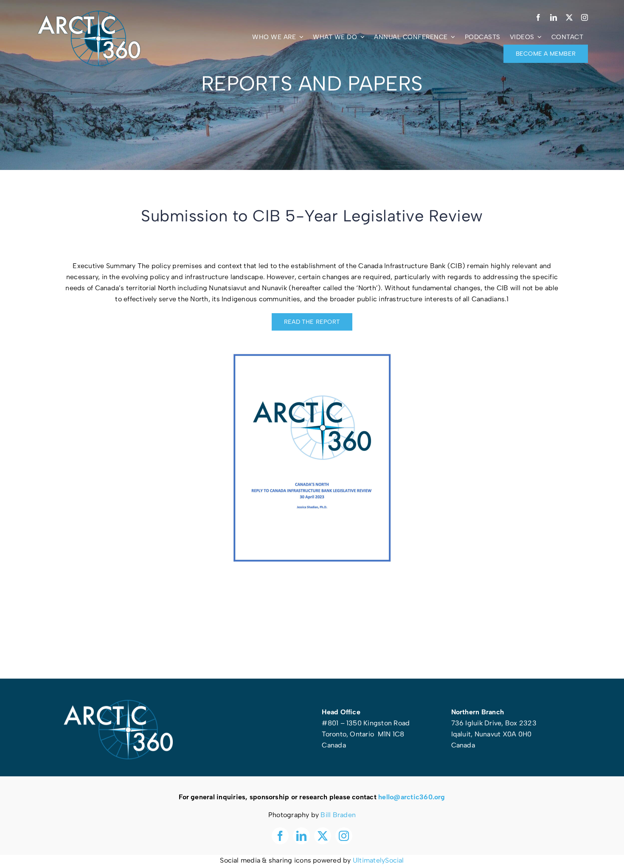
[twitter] (569, 17)
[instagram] (584, 17)
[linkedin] (553, 17)
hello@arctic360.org (411, 797)
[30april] (312, 351)
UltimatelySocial (378, 860)
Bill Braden (338, 815)
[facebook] (538, 17)
